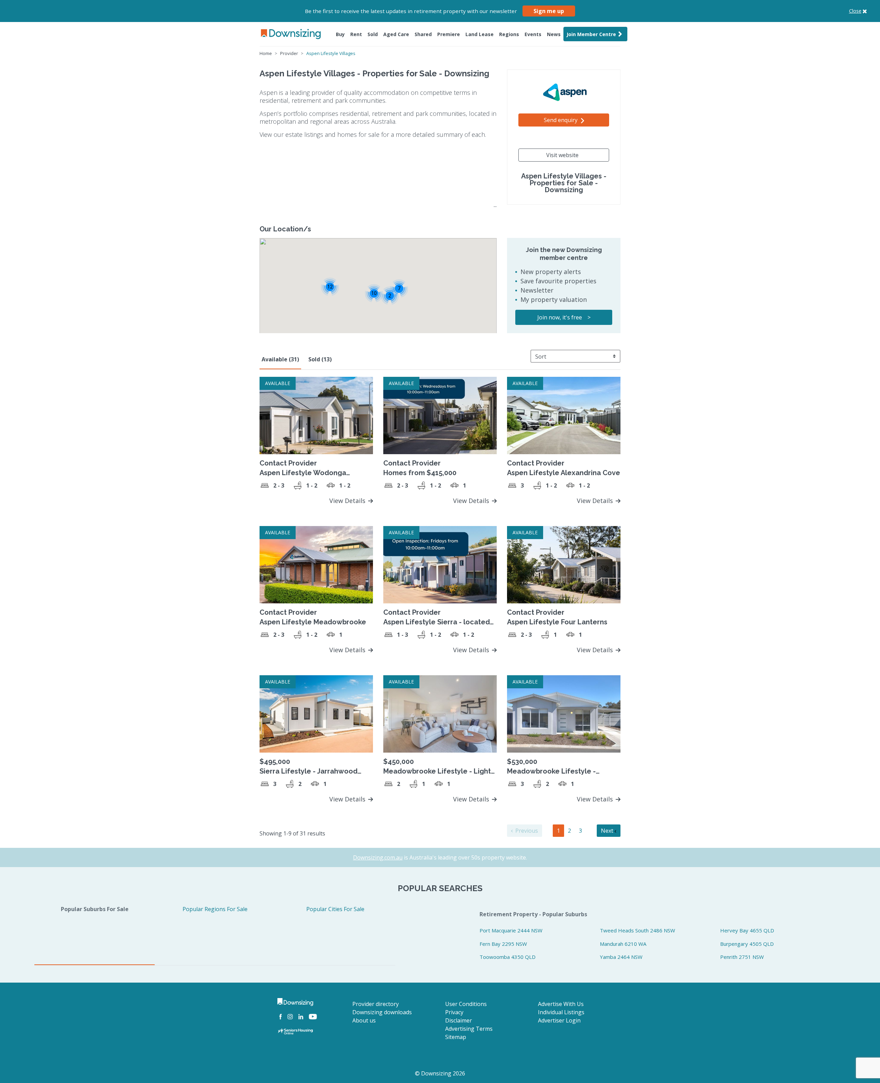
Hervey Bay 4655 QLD (747, 930)
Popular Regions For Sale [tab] (215, 909)
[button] (390, 295)
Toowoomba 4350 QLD (508, 956)
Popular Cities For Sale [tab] (335, 909)
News (554, 34)
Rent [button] (356, 34)
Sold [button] (372, 34)
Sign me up (549, 11)
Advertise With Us (561, 1004)
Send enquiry (561, 120)
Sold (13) (320, 359)
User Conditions (466, 1004)
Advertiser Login (559, 1020)
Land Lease (479, 34)
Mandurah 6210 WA (623, 943)
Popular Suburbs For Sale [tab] (95, 909)
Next (608, 830)
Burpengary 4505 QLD (747, 943)
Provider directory (375, 1004)
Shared (423, 34)
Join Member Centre (591, 34)
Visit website (562, 155)
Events (533, 34)
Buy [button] (340, 34)
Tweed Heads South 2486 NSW (637, 930)
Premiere (448, 34)
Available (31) (280, 359)
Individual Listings (561, 1012)
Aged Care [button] (396, 34)
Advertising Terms (469, 1028)
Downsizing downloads (382, 1012)
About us (364, 1020)
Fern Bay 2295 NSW (503, 943)
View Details (348, 500)
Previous (526, 830)
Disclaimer (458, 1020)
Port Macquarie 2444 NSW (511, 930)
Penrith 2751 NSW (742, 956)
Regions (509, 34)
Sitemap (455, 1037)
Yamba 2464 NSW (621, 956)
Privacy (454, 1012)
